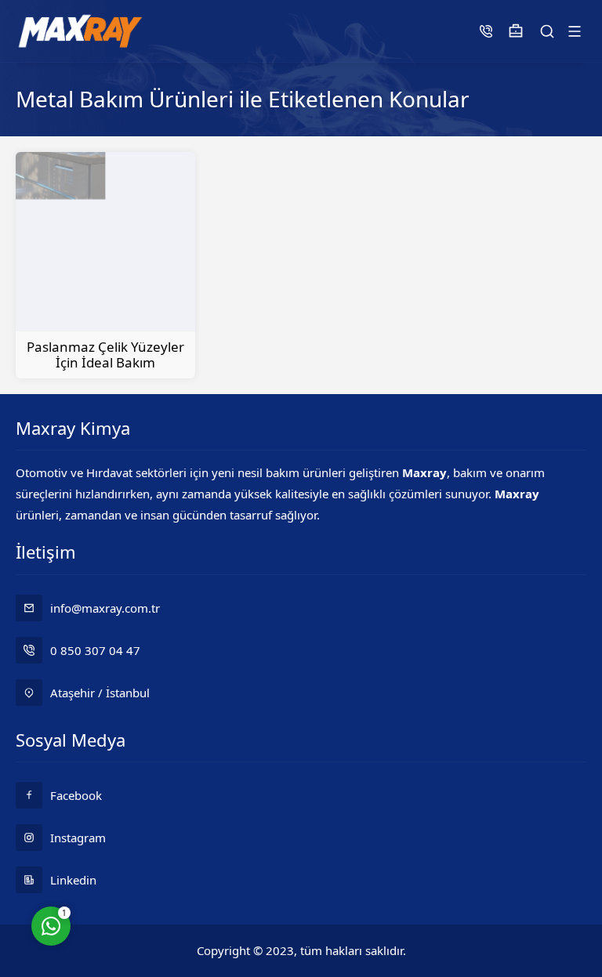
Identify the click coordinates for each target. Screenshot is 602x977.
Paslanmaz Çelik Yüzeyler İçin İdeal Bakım (105, 354)
